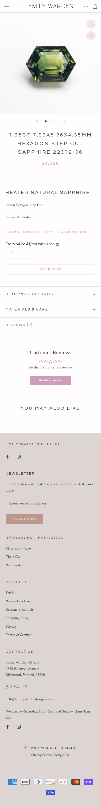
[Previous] (37, 121)
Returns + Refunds (29, 294)
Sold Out (50, 269)
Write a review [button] (50, 380)
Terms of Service (18, 635)
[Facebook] (7, 456)
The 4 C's (13, 556)
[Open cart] (95, 6)
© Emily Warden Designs (50, 748)
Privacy (11, 626)
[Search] (86, 6)
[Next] (64, 121)
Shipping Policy (17, 618)
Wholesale (14, 565)
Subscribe (24, 518)
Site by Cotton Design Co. (50, 755)
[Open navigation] (6, 6)
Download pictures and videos (48, 232)
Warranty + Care (18, 601)
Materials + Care (18, 548)
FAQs (10, 592)
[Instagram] (19, 456)
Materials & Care (27, 309)
